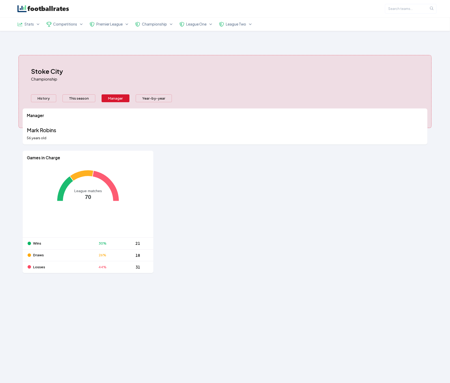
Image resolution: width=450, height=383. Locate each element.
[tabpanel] (225, 193)
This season (79, 98)
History (44, 98)
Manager (115, 98)
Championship (44, 78)
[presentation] (43, 98)
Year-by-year (153, 98)
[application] (88, 201)
